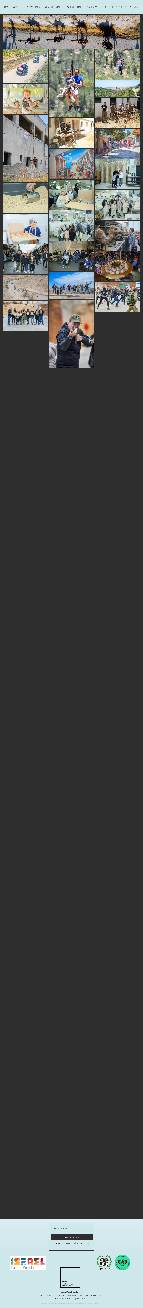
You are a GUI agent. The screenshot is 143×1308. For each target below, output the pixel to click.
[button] (53, 7)
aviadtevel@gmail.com (73, 1298)
